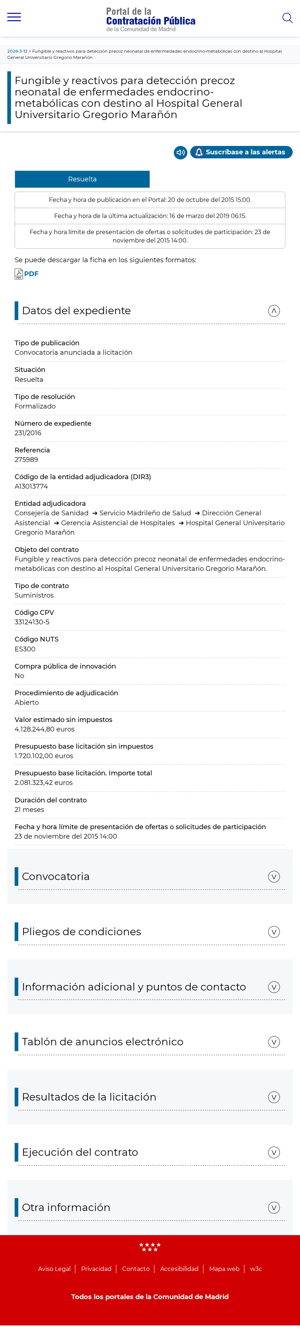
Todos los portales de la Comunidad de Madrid (150, 1297)
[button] (14, 17)
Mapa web (224, 1268)
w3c (256, 1268)
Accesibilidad (179, 1268)
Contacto (136, 1268)
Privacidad (96, 1268)
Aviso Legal (54, 1268)
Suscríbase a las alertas (245, 152)
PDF (31, 274)
